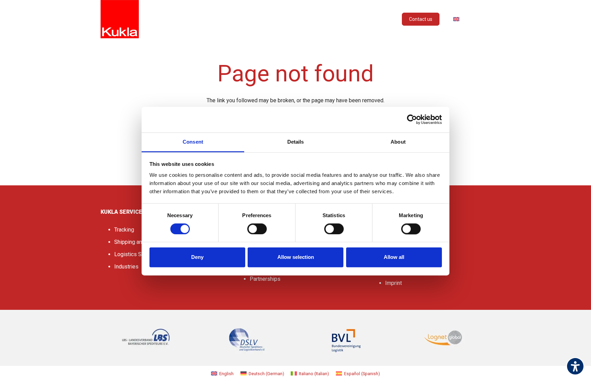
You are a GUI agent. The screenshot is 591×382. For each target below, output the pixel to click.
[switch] (257, 228)
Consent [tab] (193, 142)
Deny (197, 257)
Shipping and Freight (138, 242)
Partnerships (265, 279)
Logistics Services (136, 254)
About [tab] (398, 142)
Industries (126, 266)
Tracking (124, 229)
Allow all (394, 257)
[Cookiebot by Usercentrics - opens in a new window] (412, 119)
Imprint (393, 283)
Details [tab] (295, 142)
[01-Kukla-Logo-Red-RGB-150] (120, 19)
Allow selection (295, 257)
